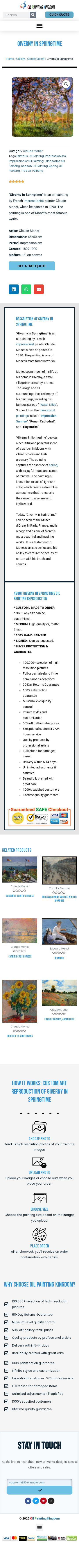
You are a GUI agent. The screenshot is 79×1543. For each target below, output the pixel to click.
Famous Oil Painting (30, 156)
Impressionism (55, 156)
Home (10, 58)
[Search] (33, 15)
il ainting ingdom (45, 1518)
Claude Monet (35, 58)
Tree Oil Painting (32, 171)
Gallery (20, 58)
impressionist (34, 201)
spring (53, 465)
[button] (40, 26)
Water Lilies (48, 404)
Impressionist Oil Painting (26, 161)
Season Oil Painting (34, 166)
